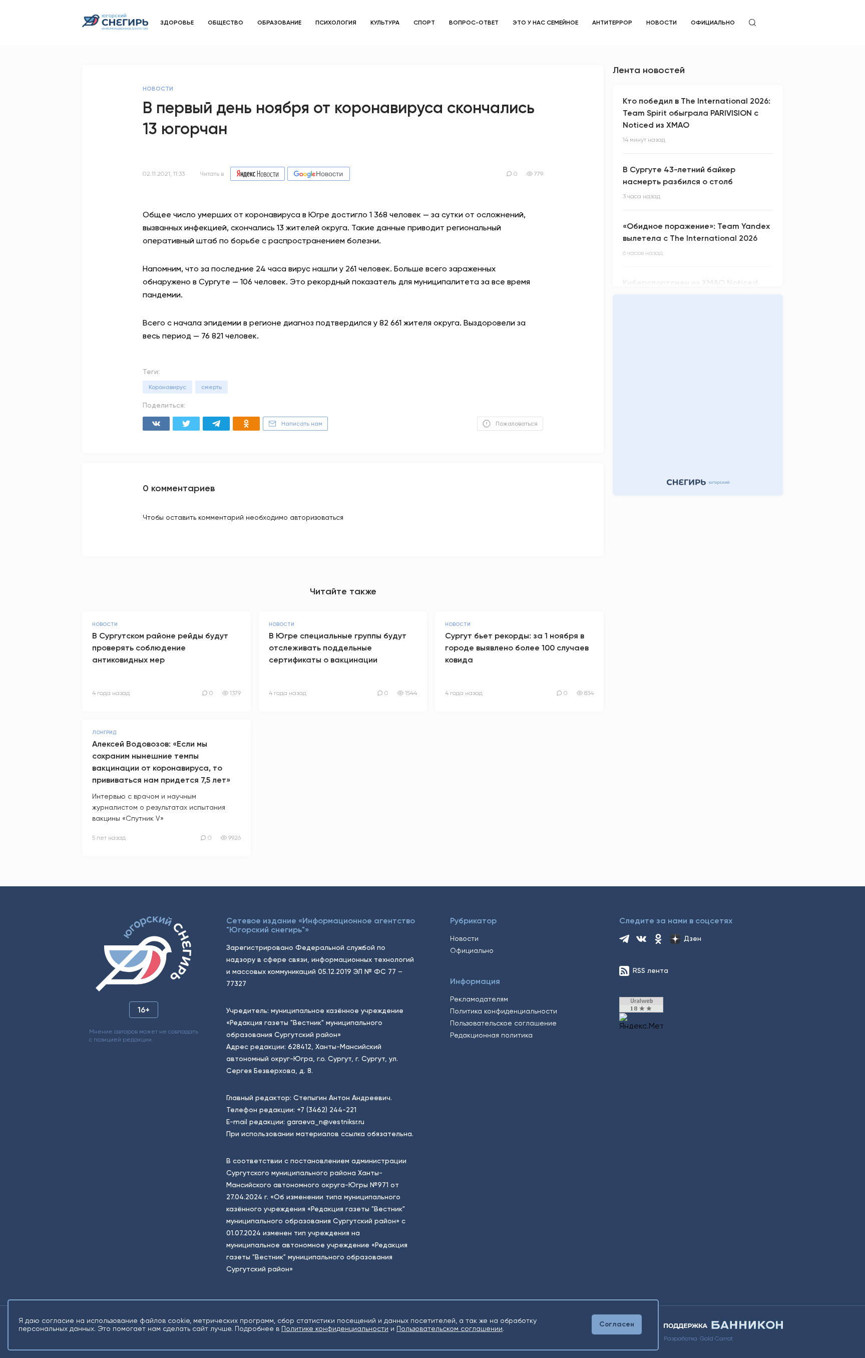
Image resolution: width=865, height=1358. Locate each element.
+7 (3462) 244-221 (326, 1110)
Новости (661, 22)
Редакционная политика (491, 1035)
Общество (225, 22)
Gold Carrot (716, 1338)
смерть (211, 387)
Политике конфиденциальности (334, 1328)
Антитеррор (612, 22)
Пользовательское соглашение (503, 1023)
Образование (279, 22)
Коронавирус (167, 387)
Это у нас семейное (545, 22)
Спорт (424, 22)
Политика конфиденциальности (503, 1011)
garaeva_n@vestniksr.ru (325, 1122)
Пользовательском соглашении (449, 1328)
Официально (713, 22)
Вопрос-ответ (474, 22)
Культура (384, 22)
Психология (335, 22)
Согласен (616, 1324)
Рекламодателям (479, 999)
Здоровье (177, 22)
